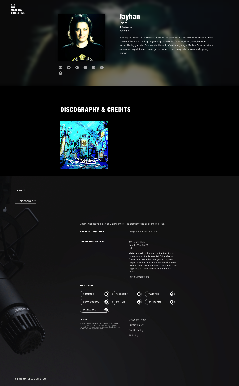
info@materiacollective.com (143, 232)
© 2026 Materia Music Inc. (30, 379)
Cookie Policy (136, 330)
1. (20, 191)
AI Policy (133, 336)
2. (25, 201)
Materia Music (117, 224)
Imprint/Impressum (139, 277)
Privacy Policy (136, 325)
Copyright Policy (137, 320)
